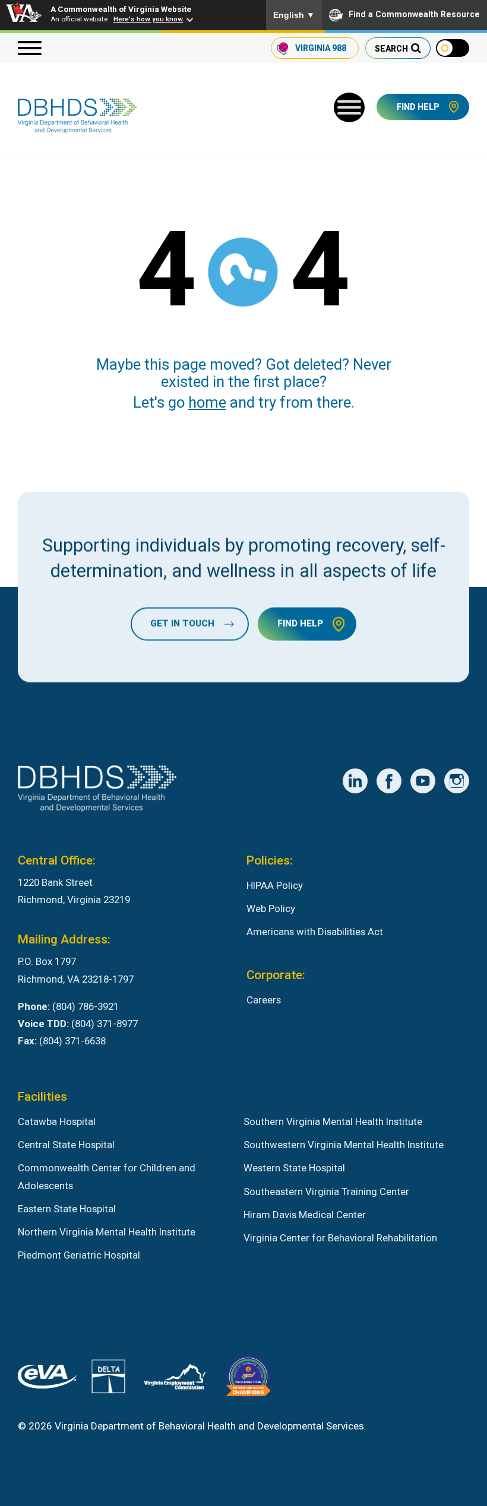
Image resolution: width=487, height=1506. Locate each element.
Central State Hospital (66, 1145)
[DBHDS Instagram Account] (456, 780)
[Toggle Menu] (349, 107)
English (294, 15)
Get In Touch (182, 623)
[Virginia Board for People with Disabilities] (248, 1379)
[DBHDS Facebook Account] (389, 780)
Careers (263, 1000)
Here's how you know (148, 19)
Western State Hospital (294, 1168)
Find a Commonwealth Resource (414, 14)
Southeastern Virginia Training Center (326, 1191)
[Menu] (30, 48)
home (207, 402)
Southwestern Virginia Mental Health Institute (344, 1145)
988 (320, 48)
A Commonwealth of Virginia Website (120, 9)
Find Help (418, 107)
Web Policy (270, 908)
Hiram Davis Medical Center (305, 1215)
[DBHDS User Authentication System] (108, 1379)
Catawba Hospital (57, 1121)
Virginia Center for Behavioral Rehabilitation (340, 1238)
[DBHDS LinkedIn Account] (355, 780)
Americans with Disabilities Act (314, 932)
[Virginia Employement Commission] (175, 1379)
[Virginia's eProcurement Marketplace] (47, 1379)
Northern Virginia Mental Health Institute (106, 1232)
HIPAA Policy (274, 885)
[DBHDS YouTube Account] (422, 780)
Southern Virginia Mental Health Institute (333, 1121)
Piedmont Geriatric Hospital (79, 1255)
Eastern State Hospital (67, 1209)
